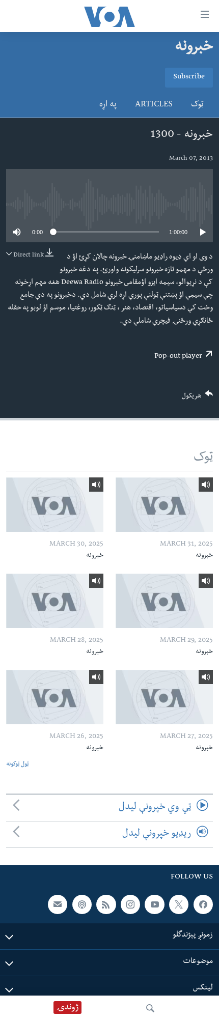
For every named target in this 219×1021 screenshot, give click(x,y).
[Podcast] (82, 904)
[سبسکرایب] (57, 904)
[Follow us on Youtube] (154, 904)
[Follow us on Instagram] (130, 904)
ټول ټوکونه (17, 765)
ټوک (197, 105)
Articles (154, 105)
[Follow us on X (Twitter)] (178, 904)
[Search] (150, 1008)
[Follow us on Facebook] (203, 904)
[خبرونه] (164, 504)
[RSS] (106, 904)
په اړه (108, 105)
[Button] (197, 398)
